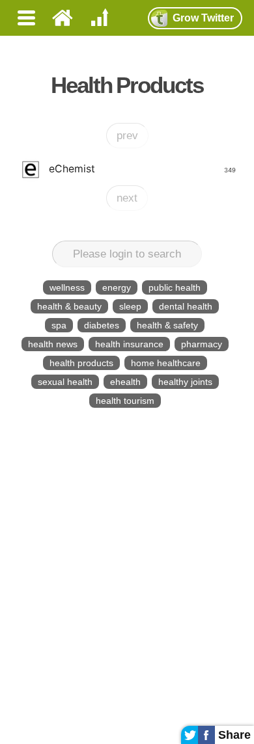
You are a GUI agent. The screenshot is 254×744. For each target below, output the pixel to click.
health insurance (129, 344)
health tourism (125, 400)
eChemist (142, 169)
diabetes (101, 325)
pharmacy (201, 344)
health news (53, 344)
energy (116, 287)
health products (81, 363)
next (127, 198)
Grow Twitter (203, 17)
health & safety (167, 325)
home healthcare (166, 363)
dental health (185, 306)
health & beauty (69, 306)
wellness (67, 287)
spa (58, 325)
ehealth (125, 382)
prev (127, 135)
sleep (130, 306)
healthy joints (185, 382)
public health (174, 287)
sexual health (65, 382)
